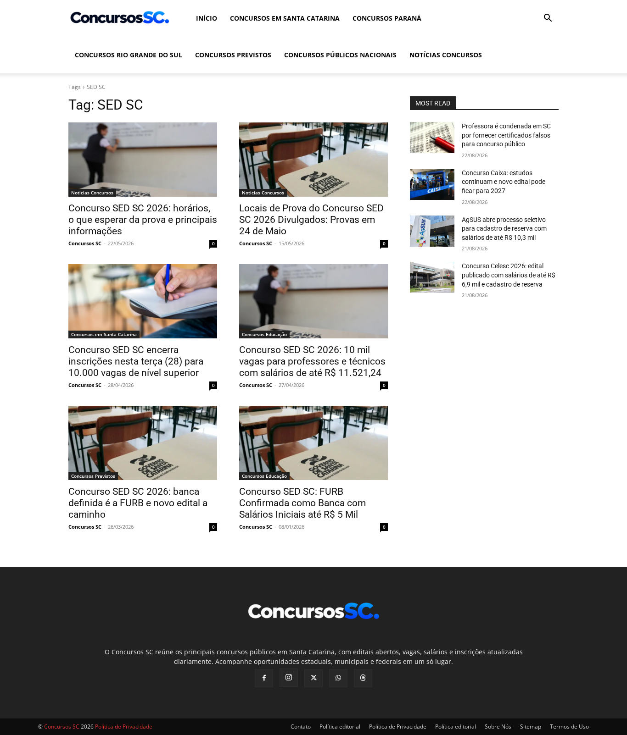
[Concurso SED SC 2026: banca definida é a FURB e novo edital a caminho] (142, 443)
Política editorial (339, 726)
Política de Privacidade (397, 726)
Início (206, 18)
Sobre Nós (498, 726)
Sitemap (530, 726)
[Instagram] (289, 678)
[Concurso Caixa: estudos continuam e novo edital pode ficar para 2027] (432, 184)
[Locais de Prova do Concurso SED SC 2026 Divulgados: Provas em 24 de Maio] (313, 159)
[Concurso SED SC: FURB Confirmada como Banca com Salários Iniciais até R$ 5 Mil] (313, 443)
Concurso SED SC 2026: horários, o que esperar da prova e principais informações (142, 220)
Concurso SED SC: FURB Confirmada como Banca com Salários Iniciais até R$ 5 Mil (302, 503)
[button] (548, 19)
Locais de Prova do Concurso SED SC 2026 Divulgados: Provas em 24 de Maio (311, 220)
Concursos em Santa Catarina (285, 18)
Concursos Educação (264, 334)
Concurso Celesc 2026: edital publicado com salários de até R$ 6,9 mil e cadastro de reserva (508, 274)
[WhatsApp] (338, 678)
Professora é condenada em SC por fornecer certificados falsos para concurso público (506, 135)
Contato (301, 726)
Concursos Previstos (233, 54)
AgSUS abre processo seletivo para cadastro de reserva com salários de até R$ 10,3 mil (504, 228)
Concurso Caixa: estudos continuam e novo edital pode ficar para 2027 (503, 181)
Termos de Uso (569, 726)
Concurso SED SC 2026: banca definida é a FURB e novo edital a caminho (137, 503)
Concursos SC (84, 243)
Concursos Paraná (387, 18)
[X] (313, 678)
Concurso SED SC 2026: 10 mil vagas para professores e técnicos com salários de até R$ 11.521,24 (312, 361)
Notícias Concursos (445, 54)
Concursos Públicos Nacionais (340, 54)
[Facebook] (264, 678)
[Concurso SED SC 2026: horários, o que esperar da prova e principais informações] (142, 159)
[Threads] (363, 678)
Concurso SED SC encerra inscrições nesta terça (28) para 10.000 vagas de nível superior (135, 361)
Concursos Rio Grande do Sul (128, 54)
